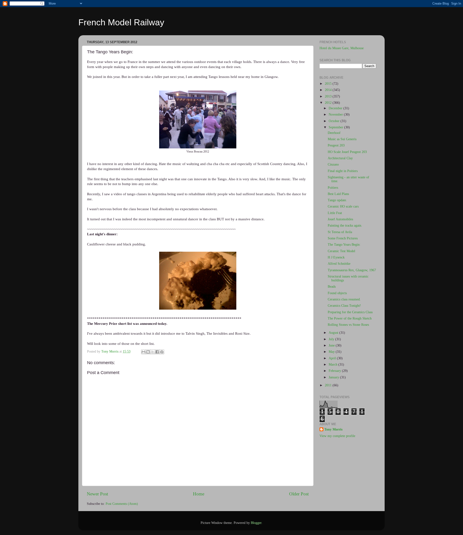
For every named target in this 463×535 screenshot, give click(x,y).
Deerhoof (334, 133)
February (335, 371)
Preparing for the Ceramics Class (350, 312)
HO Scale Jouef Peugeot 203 (347, 152)
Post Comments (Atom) (122, 504)
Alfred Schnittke (339, 263)
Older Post (299, 493)
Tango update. (337, 200)
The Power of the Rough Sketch (350, 318)
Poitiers (333, 187)
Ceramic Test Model (341, 251)
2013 (329, 96)
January (334, 377)
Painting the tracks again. (345, 225)
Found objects (337, 293)
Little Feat (335, 213)
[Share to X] (152, 351)
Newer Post (97, 493)
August (334, 332)
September (336, 127)
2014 (329, 90)
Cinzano (333, 164)
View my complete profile (337, 436)
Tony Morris (333, 429)
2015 (329, 83)
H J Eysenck (336, 257)
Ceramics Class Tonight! (344, 305)
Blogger (256, 523)
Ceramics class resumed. (344, 299)
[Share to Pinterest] (161, 351)
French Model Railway (121, 22)
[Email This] (143, 351)
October (334, 121)
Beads (332, 286)
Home (198, 493)
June (332, 345)
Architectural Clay (340, 158)
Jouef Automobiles (340, 219)
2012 (329, 102)
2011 (329, 385)
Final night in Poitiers (343, 171)
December (336, 108)
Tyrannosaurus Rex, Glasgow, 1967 (352, 270)
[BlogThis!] (148, 351)
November (336, 114)
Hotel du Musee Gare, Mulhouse (342, 48)
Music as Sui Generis (342, 139)
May (332, 352)
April (333, 358)
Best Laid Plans (338, 194)
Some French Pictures (343, 238)
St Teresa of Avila (340, 232)
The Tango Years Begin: (344, 244)
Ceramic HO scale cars (343, 206)
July (332, 339)
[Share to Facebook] (157, 351)
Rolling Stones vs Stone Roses (348, 325)
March (333, 364)
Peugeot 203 (336, 145)
